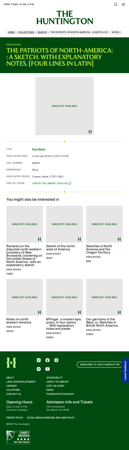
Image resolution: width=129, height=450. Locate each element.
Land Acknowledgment (21, 382)
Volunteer (13, 390)
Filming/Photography (60, 394)
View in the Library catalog (49, 184)
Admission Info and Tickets (69, 402)
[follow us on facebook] (47, 360)
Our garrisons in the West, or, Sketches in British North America (102, 322)
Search (42, 32)
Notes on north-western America (18, 320)
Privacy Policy (14, 417)
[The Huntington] (64, 17)
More (115, 32)
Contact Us (13, 394)
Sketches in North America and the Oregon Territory (99, 249)
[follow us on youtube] (47, 369)
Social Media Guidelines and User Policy (50, 417)
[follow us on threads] (56, 360)
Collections (26, 32)
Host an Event (55, 386)
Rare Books (38, 149)
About (10, 377)
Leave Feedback (125, 370)
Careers (11, 386)
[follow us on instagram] (38, 369)
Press (50, 390)
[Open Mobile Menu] (123, 4)
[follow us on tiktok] (38, 360)
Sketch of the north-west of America (60, 247)
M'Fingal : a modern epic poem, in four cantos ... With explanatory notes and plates (63, 324)
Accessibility (54, 377)
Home (11, 32)
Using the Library (57, 382)
